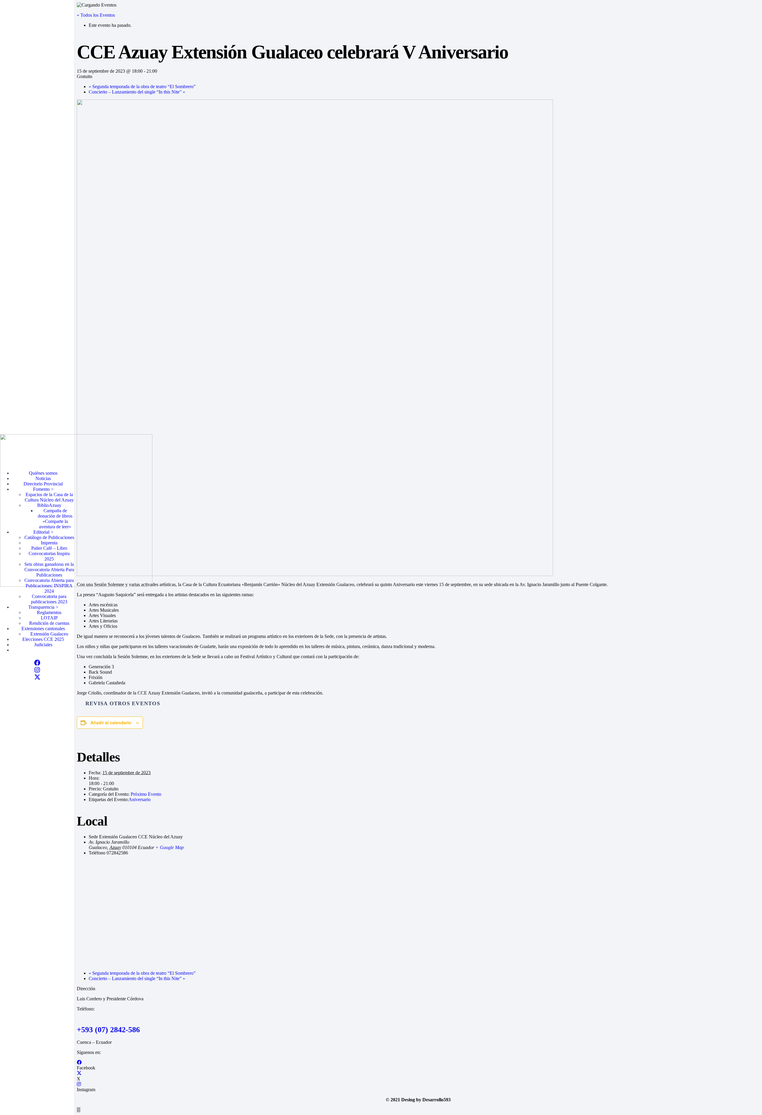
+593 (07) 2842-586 (108, 1029)
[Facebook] (37, 662)
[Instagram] (37, 669)
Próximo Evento (146, 794)
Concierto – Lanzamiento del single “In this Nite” (137, 91)
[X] (37, 677)
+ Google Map (169, 847)
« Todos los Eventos (96, 15)
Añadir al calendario (110, 722)
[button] (78, 1109)
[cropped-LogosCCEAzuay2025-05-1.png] (76, 585)
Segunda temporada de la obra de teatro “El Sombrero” (142, 86)
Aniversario (140, 799)
